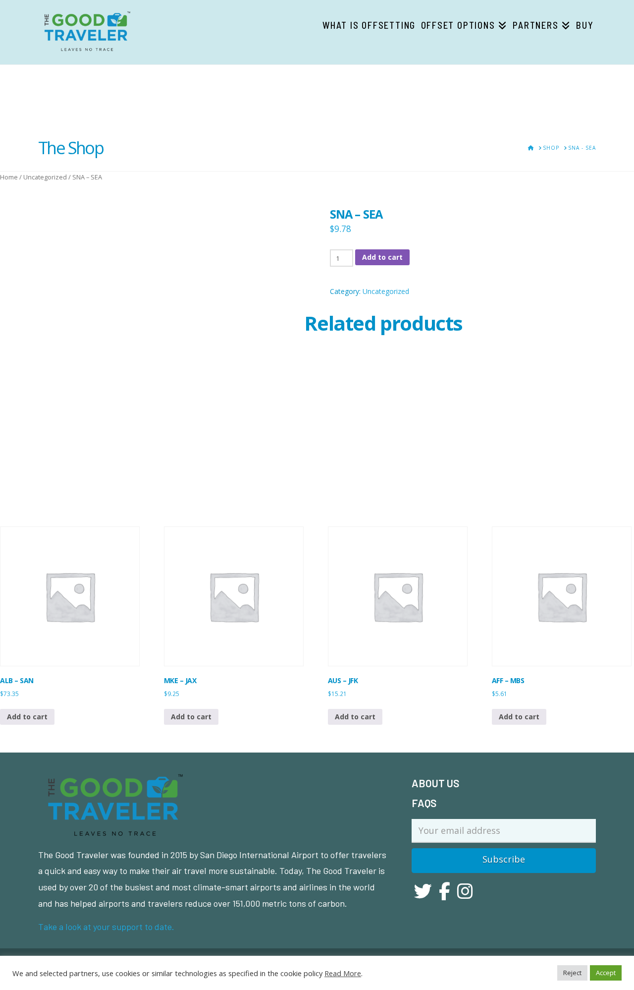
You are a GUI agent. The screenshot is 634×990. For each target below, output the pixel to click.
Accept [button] (606, 972)
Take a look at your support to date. (106, 926)
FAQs (424, 803)
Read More (342, 973)
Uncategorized (45, 177)
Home (9, 177)
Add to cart (382, 257)
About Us (435, 783)
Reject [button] (572, 972)
